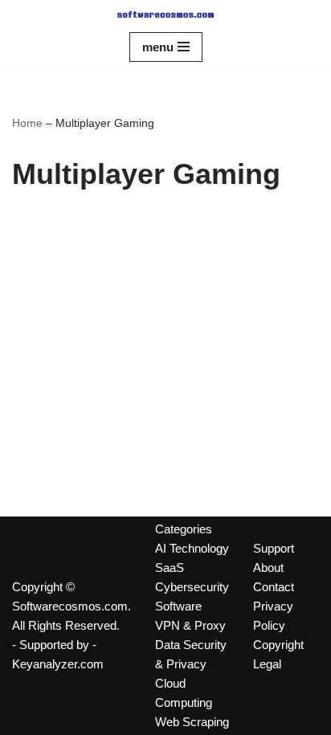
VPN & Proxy (190, 625)
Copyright (278, 644)
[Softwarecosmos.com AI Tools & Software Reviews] (165, 14)
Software (178, 606)
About (268, 567)
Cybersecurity (192, 587)
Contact (273, 587)
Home (27, 122)
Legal (267, 664)
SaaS (169, 567)
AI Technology (192, 548)
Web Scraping (192, 722)
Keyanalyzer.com (58, 664)
